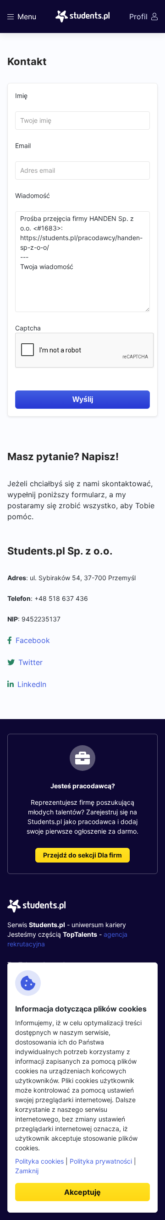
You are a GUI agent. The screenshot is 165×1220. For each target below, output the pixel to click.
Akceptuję (82, 1192)
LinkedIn (31, 684)
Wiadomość (32, 195)
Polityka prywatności (101, 1161)
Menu (26, 16)
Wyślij (82, 399)
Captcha (28, 328)
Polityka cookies (39, 1161)
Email (23, 145)
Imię (21, 95)
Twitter (30, 662)
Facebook (33, 640)
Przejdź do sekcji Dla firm (82, 855)
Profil (138, 16)
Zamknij (26, 1171)
